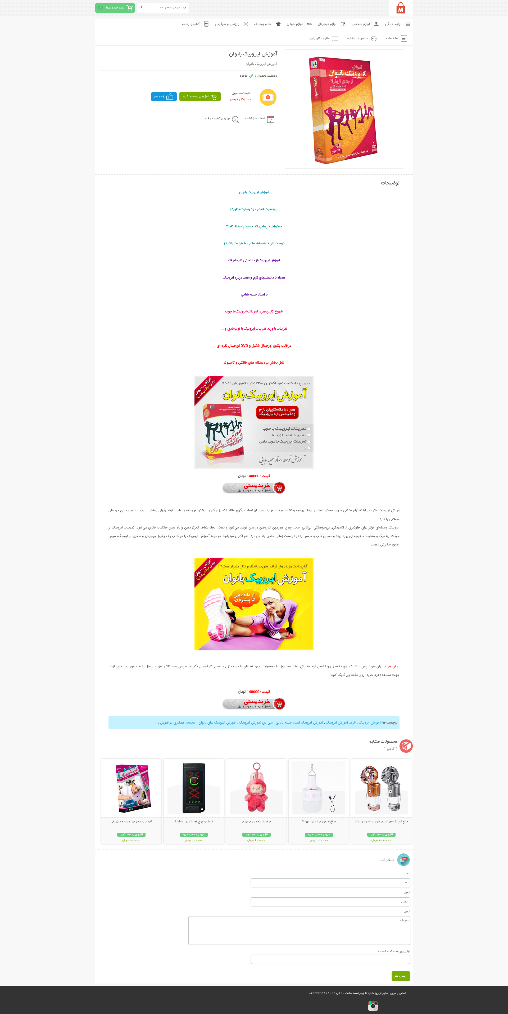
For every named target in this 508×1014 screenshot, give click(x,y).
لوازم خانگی (393, 24)
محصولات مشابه (357, 38)
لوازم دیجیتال (327, 24)
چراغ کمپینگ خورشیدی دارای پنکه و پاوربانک (381, 821)
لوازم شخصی (361, 24)
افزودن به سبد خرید (195, 96)
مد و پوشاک (262, 24)
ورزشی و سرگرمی (227, 24)
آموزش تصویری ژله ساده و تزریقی (131, 821)
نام (408, 873)
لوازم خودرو (295, 24)
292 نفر (159, 96)
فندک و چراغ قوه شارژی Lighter (194, 821)
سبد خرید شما (115, 8)
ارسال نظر (400, 976)
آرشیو (390, 749)
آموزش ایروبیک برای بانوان (217, 723)
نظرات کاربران (319, 38)
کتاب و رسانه (191, 24)
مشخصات (392, 38)
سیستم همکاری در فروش (178, 723)
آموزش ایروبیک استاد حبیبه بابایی (299, 723)
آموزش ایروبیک (370, 723)
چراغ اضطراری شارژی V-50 (319, 821)
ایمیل (407, 892)
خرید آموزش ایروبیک (341, 723)
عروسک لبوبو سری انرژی (256, 821)
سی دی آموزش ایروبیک (256, 723)
